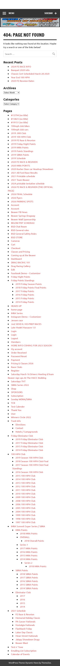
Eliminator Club (23, 592)
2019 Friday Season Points (28, 284)
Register (15, 370)
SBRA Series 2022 (20, 384)
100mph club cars (19, 129)
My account (16, 349)
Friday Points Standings (22, 280)
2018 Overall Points (34, 540)
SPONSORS (17, 392)
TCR (13, 402)
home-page (16, 309)
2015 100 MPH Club (25, 475)
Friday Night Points (20, 276)
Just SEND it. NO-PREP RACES (26, 323)
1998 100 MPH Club (25, 518)
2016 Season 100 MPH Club (29, 472)
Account (15, 204)
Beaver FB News (19, 212)
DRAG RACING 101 (20, 262)
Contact (19, 428)
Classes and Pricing (20, 251)
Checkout (15, 248)
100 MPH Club (18, 454)
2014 (22, 606)
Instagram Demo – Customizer (26, 316)
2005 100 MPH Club (25, 507)
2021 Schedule (18, 610)
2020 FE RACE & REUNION (24, 161)
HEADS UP (16, 305)
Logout (14, 338)
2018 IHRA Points (28, 533)
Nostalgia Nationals (25, 625)
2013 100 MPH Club (25, 482)
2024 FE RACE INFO (21, 66)
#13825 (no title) (19, 118)
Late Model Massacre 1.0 (23, 327)
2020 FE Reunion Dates (22, 80)
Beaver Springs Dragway (23, 215)
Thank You (16, 410)
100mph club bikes (20, 126)
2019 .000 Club (18, 133)
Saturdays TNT (18, 381)
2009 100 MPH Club (25, 497)
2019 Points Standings (22, 151)
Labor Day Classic (24, 632)
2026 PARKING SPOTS (22, 201)
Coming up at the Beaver (23, 255)
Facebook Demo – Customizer (26, 273)
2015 (22, 603)
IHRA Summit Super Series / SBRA (28, 526)
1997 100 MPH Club (25, 522)
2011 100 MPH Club (25, 489)
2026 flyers (16, 197)
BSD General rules (20, 230)
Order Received (19, 352)
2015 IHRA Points (28, 555)
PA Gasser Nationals (25, 621)
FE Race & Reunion (24, 614)
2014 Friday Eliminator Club (29, 450)
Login (13, 331)
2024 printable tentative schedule (28, 183)
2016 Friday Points (24, 294)
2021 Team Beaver (20, 179)
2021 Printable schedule (23, 176)
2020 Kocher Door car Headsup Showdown (32, 169)
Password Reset (19, 356)
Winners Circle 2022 (21, 417)
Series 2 (28, 562)
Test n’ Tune (17, 647)
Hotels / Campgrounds (26, 431)
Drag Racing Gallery (20, 266)
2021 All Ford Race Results (24, 172)
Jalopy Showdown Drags (27, 639)
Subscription (17, 395)
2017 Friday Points (24, 291)
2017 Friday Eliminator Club (29, 442)
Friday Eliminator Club (22, 435)
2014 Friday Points (24, 301)
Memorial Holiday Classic (27, 617)
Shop (13, 388)
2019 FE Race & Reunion (23, 140)
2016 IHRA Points (28, 551)
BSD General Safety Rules (24, 233)
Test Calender (18, 406)
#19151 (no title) (19, 122)
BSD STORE (17, 237)
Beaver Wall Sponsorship (23, 219)
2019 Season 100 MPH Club (29, 457)
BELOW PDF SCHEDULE (23, 222)
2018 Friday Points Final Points (30, 287)
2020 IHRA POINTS (20, 165)
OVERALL (25, 537)
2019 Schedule (18, 158)
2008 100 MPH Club (25, 500)
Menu (11, 13)
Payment (15, 359)
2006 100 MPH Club (25, 504)
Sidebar (49, 13)
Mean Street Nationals (26, 635)
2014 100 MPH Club (25, 479)
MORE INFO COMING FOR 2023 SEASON (31, 345)
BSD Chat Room (19, 226)
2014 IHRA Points (28, 559)
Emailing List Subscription (23, 650)
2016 (22, 599)
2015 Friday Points (24, 298)
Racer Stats (16, 367)
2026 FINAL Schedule (21, 194)
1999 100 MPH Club (25, 515)
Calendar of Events (20, 654)
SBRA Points (21, 570)
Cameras (15, 240)
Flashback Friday (23, 628)
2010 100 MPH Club (25, 493)
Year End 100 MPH (20, 77)
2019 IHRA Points (19, 147)
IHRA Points (21, 529)
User (13, 413)
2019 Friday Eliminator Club (29, 439)
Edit (13, 269)
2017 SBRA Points (29, 577)
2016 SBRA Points (29, 581)
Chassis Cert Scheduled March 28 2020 (30, 73)
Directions (20, 424)
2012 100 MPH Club (25, 486)
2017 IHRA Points (28, 548)
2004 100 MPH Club (25, 511)
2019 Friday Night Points (23, 143)
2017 (22, 595)
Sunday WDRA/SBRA (21, 399)
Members (16, 341)
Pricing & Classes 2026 (22, 363)
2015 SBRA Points (29, 584)
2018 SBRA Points (29, 573)
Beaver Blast (21, 642)
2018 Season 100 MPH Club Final (31, 461)
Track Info (16, 420)
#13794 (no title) (19, 115)
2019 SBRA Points (20, 154)
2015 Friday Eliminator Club (29, 446)
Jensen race (17, 320)
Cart (13, 244)
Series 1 (24, 544)
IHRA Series (17, 313)
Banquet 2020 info (20, 70)
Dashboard (16, 258)
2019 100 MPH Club (21, 136)
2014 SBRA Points (29, 588)
